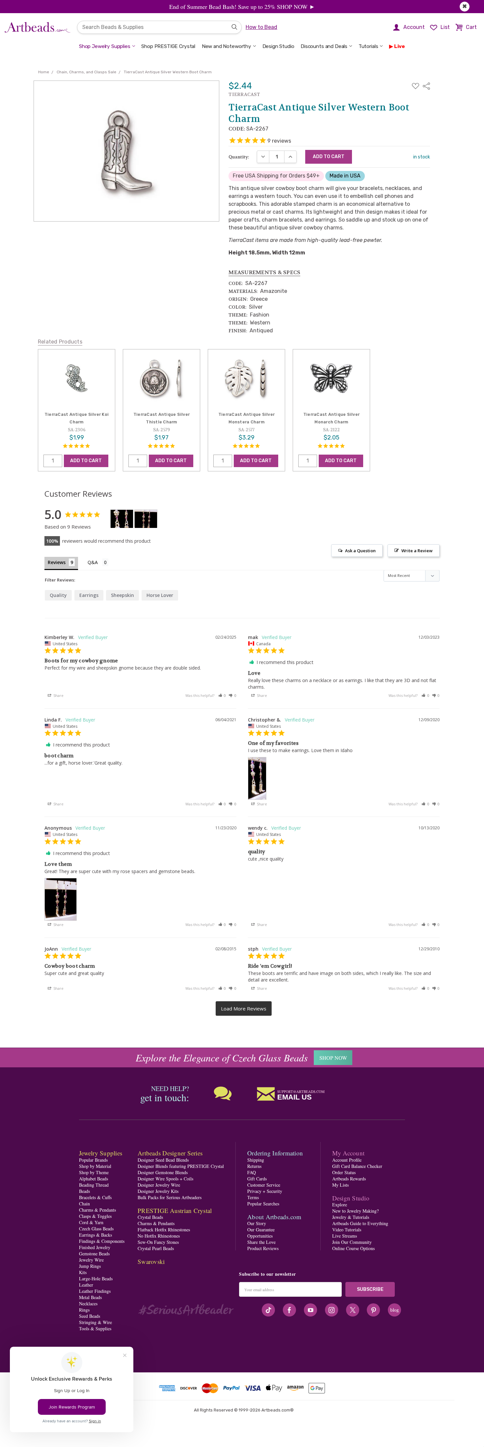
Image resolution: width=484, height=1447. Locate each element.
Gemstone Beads (94, 1253)
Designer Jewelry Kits (158, 1191)
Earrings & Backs (95, 1235)
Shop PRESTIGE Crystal (168, 46)
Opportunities (260, 1236)
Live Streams (344, 1236)
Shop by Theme (94, 1172)
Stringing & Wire (95, 1322)
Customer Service (263, 1185)
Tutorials (368, 46)
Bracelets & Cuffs (95, 1197)
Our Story (256, 1223)
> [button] (244, 1008)
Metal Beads (90, 1297)
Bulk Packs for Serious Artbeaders (170, 1197)
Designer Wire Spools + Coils (165, 1178)
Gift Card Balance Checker (357, 1166)
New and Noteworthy (226, 46)
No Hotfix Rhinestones (159, 1236)
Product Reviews (263, 1248)
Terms (253, 1197)
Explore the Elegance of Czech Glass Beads (222, 1057)
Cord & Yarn (91, 1222)
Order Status (344, 1172)
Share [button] (58, 695)
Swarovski (151, 1261)
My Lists (340, 1185)
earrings (88, 595)
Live (399, 46)
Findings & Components (101, 1241)
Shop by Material (95, 1166)
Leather (86, 1285)
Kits (83, 1272)
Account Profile (347, 1160)
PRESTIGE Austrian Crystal (175, 1210)
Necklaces (88, 1303)
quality (58, 595)
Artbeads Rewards (349, 1178)
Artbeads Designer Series (170, 1153)
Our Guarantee (261, 1229)
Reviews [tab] (57, 562)
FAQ (251, 1172)
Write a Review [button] (417, 551)
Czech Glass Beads (96, 1228)
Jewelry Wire (91, 1260)
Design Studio (278, 46)
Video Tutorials (346, 1229)
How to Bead (261, 27)
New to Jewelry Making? (355, 1211)
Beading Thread (94, 1185)
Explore (339, 1204)
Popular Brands (93, 1160)
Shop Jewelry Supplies (104, 46)
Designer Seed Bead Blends (163, 1160)
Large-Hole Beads (96, 1278)
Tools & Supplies (95, 1328)
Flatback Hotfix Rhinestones (164, 1229)
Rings (84, 1310)
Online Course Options (353, 1248)
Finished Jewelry (94, 1247)
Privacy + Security (264, 1191)
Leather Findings (95, 1291)
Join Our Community (352, 1242)
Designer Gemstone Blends (163, 1172)
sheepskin (122, 595)
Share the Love (261, 1242)
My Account (348, 1153)
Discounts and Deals (324, 46)
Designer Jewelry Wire (159, 1185)
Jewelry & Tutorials (350, 1217)
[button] (222, 695)
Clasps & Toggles (95, 1216)
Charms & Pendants (97, 1210)
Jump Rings (90, 1266)
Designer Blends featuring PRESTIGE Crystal (181, 1166)
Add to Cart (86, 460)
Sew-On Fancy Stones (158, 1242)
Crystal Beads (150, 1217)
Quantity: (239, 157)
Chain (84, 1203)
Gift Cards (257, 1178)
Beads (84, 1191)
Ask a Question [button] (360, 551)
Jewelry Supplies (100, 1153)
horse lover (160, 595)
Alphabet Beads (93, 1178)
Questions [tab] (98, 563)
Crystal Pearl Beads (156, 1248)
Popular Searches (263, 1203)
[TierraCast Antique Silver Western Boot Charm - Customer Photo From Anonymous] (146, 519)
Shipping (255, 1160)
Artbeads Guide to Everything (360, 1223)
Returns (254, 1166)
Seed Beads (89, 1316)
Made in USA (345, 176)
